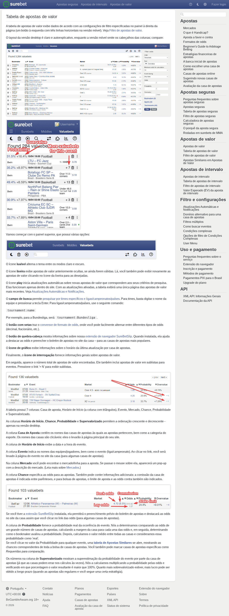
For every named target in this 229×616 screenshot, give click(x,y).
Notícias (48, 594)
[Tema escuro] (197, 4)
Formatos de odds (194, 41)
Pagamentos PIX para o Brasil (202, 278)
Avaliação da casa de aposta (88, 607)
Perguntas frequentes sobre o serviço (202, 258)
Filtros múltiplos (193, 221)
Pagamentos (83, 594)
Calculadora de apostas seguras (198, 122)
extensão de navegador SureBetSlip (108, 336)
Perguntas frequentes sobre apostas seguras (201, 101)
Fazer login (219, 4)
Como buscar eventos (197, 226)
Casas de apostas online (199, 73)
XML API (112, 600)
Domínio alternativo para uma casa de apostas (202, 216)
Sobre (143, 594)
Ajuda (46, 600)
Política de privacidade (153, 605)
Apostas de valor (121, 4)
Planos (79, 588)
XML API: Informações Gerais (202, 296)
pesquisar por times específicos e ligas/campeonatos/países (81, 298)
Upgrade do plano (194, 282)
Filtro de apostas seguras (199, 116)
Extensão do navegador (198, 264)
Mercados (189, 28)
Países (111, 594)
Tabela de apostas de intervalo (202, 181)
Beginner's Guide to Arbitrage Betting (202, 48)
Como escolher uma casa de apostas (201, 68)
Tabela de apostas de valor (200, 151)
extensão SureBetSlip (40, 513)
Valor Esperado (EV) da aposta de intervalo (203, 192)
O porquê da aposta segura (200, 128)
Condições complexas (197, 231)
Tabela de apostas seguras (200, 111)
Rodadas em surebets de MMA (203, 132)
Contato (48, 588)
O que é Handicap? (195, 32)
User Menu (190, 243)
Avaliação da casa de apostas (202, 85)
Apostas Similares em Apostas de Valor (202, 162)
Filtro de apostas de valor (199, 155)
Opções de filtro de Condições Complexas (202, 237)
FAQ (45, 605)
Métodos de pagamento (198, 273)
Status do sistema (118, 605)
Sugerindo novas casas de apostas (200, 80)
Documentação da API (197, 300)
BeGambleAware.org (19, 599)
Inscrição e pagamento (197, 268)
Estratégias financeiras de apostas (200, 56)
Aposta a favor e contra (198, 37)
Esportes (112, 588)
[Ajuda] (191, 4)
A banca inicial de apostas (200, 61)
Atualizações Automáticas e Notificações (201, 208)
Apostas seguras (67, 4)
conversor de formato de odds (59, 324)
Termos (143, 600)
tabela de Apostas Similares (113, 542)
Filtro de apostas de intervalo (201, 185)
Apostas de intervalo (94, 4)
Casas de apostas (86, 600)
